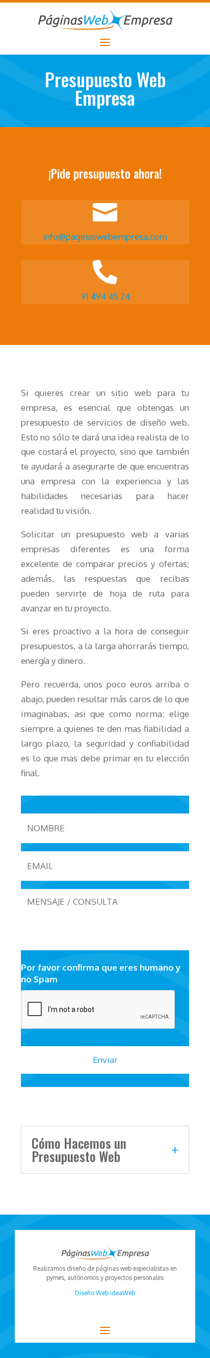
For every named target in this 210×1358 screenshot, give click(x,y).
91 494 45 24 (105, 296)
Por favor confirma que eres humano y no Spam (100, 973)
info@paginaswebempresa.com (105, 236)
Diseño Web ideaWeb (105, 1293)
